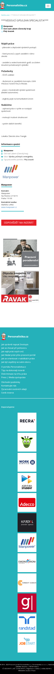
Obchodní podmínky (10, 382)
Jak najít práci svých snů (12, 351)
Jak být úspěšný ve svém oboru (16, 362)
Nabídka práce (5, 15)
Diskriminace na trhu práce (14, 373)
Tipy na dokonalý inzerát (13, 370)
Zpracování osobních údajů (14, 389)
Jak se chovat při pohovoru (14, 348)
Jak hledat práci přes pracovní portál (18, 355)
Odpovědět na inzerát (19, 222)
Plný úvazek (8, 31)
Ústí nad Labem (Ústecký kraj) (17, 29)
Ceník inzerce (7, 392)
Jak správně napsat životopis (14, 344)
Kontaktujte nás (8, 385)
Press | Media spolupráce (13, 377)
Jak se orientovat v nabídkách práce (18, 358)
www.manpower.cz (9, 207)
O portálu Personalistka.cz (13, 366)
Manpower (8, 26)
